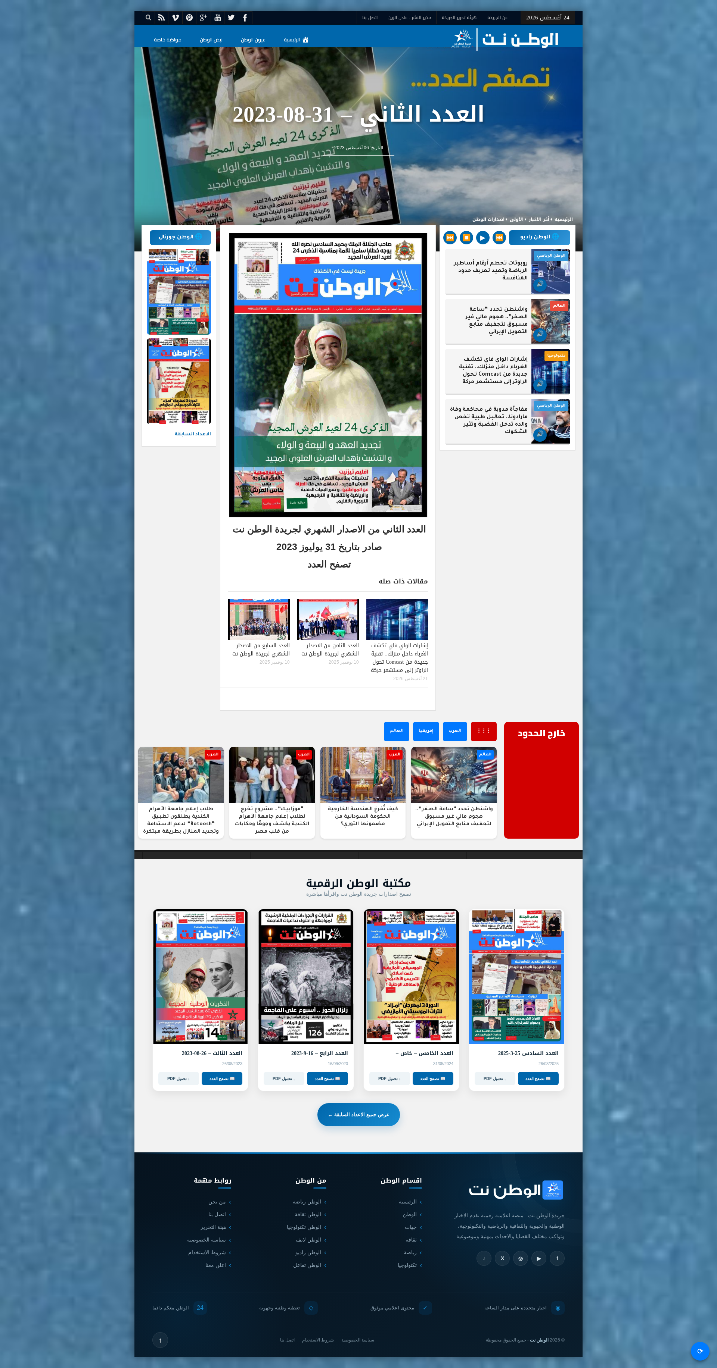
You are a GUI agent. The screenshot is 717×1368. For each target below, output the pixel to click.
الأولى (517, 219)
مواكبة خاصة (167, 39)
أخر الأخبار (539, 219)
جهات (411, 1227)
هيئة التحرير (213, 1227)
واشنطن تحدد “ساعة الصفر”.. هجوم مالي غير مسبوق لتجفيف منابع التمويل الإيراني (497, 321)
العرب (455, 731)
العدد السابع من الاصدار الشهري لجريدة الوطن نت (261, 650)
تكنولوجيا (407, 1265)
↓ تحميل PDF (495, 1078)
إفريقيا (426, 731)
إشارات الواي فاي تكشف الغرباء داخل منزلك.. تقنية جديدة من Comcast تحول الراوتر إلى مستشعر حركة (399, 658)
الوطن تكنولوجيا (304, 1227)
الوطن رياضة (307, 1202)
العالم (396, 731)
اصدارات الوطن (488, 219)
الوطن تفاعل (307, 1265)
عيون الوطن (253, 39)
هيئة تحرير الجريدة (459, 17)
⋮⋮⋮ (484, 731)
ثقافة (411, 1240)
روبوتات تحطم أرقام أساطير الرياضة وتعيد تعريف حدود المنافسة (491, 271)
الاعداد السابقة (193, 434)
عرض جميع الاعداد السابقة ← (358, 1114)
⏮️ (499, 237)
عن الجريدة (497, 17)
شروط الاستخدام (207, 1252)
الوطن (410, 1214)
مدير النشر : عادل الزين (409, 17)
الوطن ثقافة (308, 1214)
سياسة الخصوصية (206, 1240)
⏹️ (466, 237)
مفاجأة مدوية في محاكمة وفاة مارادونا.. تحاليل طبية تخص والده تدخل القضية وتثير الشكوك (489, 421)
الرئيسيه (564, 219)
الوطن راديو (308, 1252)
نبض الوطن (211, 39)
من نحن (217, 1202)
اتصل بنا (370, 17)
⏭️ (450, 237)
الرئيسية (292, 39)
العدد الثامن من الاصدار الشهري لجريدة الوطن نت (330, 650)
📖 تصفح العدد (538, 1078)
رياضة (410, 1252)
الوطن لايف (308, 1240)
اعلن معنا (215, 1265)
